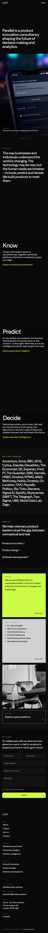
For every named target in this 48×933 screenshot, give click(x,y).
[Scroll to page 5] (25, 138)
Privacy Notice (29, 929)
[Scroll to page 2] (21, 138)
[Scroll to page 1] (19, 138)
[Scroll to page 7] (29, 138)
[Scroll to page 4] (24, 138)
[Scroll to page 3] (22, 138)
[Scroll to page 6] (27, 138)
